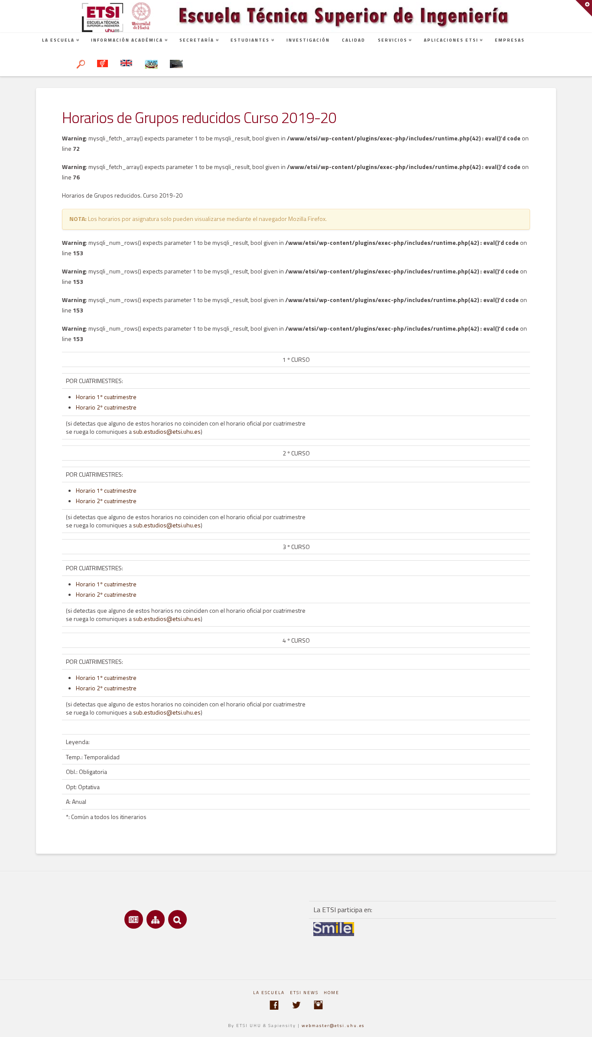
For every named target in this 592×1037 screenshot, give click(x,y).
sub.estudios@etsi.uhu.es (167, 431)
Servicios (392, 40)
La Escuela (58, 40)
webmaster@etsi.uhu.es (333, 1025)
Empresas (510, 40)
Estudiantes (250, 40)
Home (331, 992)
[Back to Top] (580, 1025)
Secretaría (196, 40)
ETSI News (304, 992)
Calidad (353, 40)
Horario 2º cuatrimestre (106, 407)
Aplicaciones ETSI (451, 40)
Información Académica (127, 40)
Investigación (308, 40)
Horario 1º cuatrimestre (106, 396)
